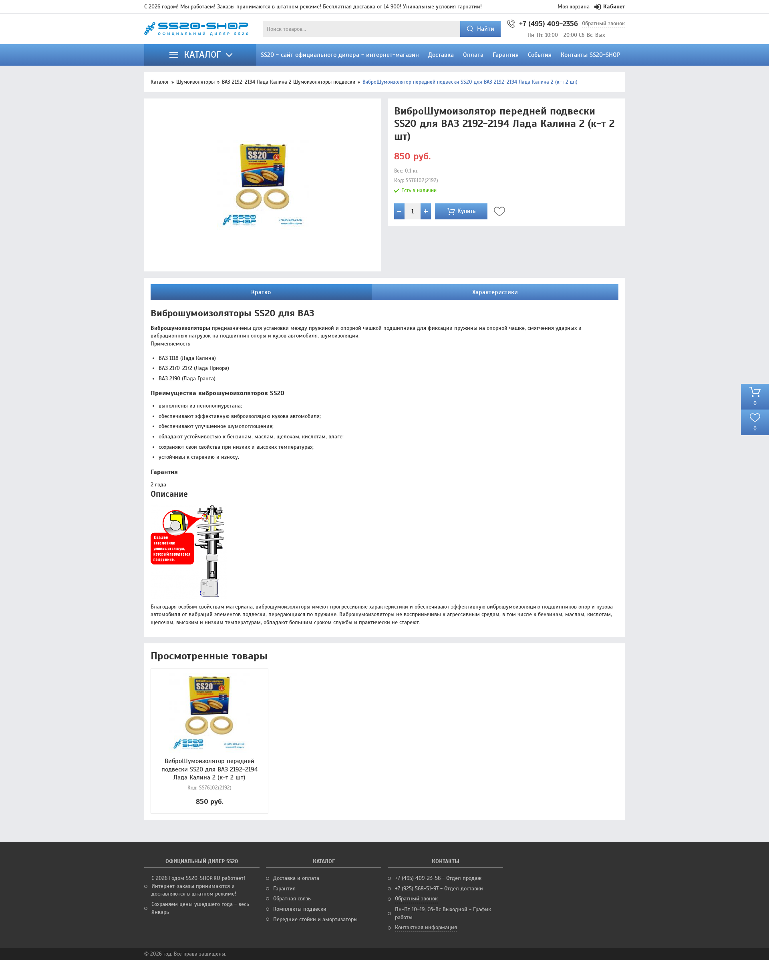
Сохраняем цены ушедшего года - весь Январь (200, 908)
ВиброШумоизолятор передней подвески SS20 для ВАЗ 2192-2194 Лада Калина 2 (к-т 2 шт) (209, 769)
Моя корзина (574, 6)
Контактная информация (426, 927)
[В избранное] (499, 211)
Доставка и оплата (296, 878)
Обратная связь (292, 898)
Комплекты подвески (299, 909)
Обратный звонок (603, 23)
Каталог (160, 82)
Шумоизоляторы (195, 82)
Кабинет (614, 6)
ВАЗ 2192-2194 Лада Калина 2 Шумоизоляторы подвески (288, 82)
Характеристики (495, 292)
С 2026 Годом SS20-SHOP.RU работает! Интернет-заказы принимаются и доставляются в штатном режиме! (198, 886)
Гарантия (284, 888)
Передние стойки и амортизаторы (315, 919)
